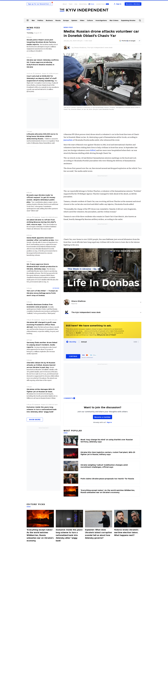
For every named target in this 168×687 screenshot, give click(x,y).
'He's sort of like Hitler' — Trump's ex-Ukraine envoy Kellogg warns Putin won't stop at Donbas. (42, 293)
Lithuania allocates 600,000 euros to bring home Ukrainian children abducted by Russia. (42, 136)
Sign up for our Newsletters (39, 4)
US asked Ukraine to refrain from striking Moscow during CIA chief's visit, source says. (41, 222)
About (65, 4)
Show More (34, 419)
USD (135, 342)
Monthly (72, 342)
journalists (68, 140)
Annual (84, 342)
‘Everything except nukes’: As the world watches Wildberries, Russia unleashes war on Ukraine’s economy (40, 535)
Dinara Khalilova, (80, 47)
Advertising (83, 4)
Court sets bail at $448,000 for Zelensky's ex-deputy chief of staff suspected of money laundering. (42, 78)
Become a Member (133, 4)
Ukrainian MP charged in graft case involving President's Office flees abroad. (41, 324)
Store (92, 4)
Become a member (102, 417)
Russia (58, 20)
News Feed (68, 27)
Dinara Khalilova (78, 301)
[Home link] (84, 10)
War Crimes (114, 20)
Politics (40, 20)
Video (82, 20)
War (33, 20)
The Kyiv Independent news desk (99, 47)
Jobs (75, 4)
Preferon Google (129, 41)
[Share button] (139, 41)
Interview (56, 288)
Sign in (109, 422)
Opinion (74, 20)
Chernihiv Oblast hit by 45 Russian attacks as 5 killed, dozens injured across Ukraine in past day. (41, 365)
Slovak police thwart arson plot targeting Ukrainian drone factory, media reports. (41, 42)
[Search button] (139, 20)
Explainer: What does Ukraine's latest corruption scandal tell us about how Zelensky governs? (98, 534)
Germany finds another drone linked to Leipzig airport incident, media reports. (42, 345)
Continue (73, 356)
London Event (100, 4)
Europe (66, 20)
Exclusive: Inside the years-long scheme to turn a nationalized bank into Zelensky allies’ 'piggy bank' (41, 409)
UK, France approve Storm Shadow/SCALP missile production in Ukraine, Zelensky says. (42, 266)
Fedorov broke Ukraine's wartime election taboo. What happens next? (126, 532)
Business (49, 20)
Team (70, 4)
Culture (90, 20)
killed (92, 150)
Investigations (101, 20)
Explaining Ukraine (128, 20)
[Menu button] (28, 20)
